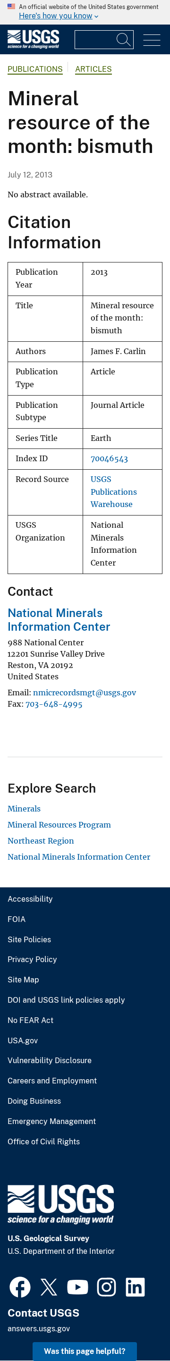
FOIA (17, 919)
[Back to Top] (135, 1326)
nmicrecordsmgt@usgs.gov (84, 692)
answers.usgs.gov (39, 1328)
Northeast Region (41, 840)
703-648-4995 (54, 704)
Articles (93, 69)
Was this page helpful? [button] (85, 1351)
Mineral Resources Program (59, 824)
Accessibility (30, 899)
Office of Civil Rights (44, 1142)
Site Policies (29, 940)
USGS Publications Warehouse (114, 492)
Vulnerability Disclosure (50, 1061)
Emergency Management (52, 1121)
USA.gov (23, 1041)
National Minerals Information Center (59, 619)
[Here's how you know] (85, 12)
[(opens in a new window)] (20, 1286)
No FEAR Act (30, 1020)
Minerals (24, 808)
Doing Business (34, 1101)
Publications (35, 69)
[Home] (33, 46)
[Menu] (151, 40)
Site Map (23, 980)
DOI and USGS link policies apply (66, 1000)
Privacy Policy (32, 959)
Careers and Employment (52, 1081)
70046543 (109, 458)
